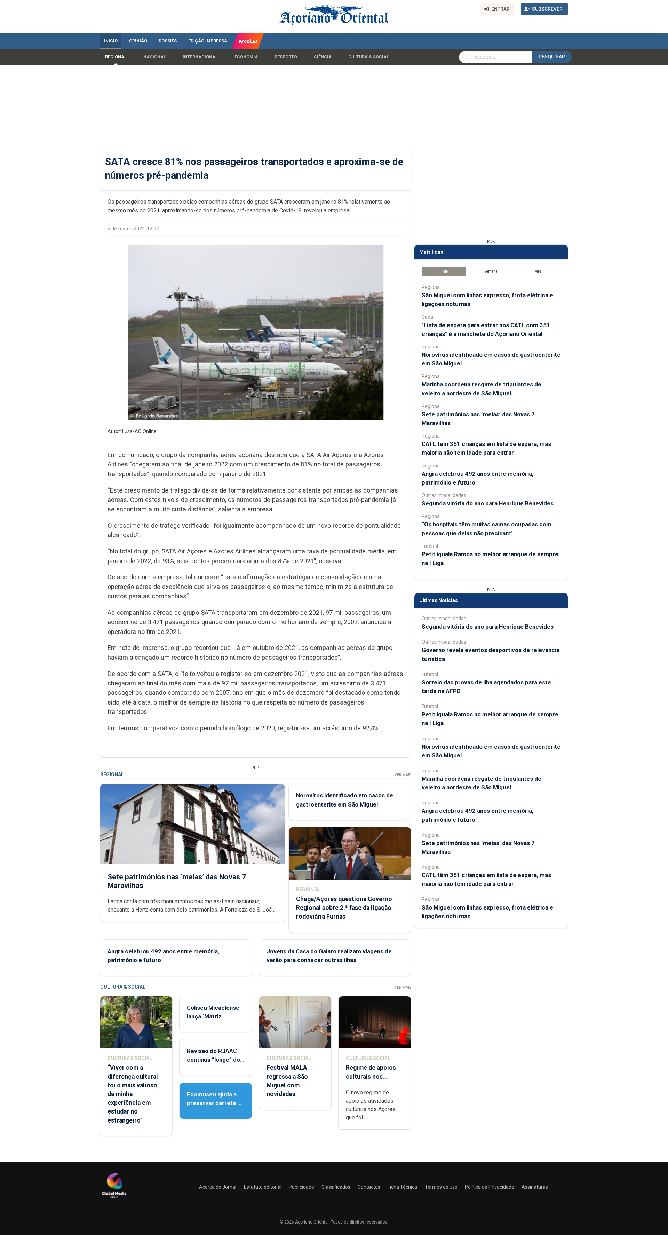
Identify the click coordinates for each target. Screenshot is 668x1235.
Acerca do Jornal (217, 1187)
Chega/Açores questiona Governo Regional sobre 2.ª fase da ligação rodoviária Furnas (344, 908)
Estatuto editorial (262, 1187)
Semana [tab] (491, 271)
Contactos (369, 1187)
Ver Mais (403, 775)
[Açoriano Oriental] (114, 1199)
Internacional (200, 57)
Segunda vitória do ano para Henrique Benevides (488, 503)
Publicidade (301, 1187)
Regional (116, 57)
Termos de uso (441, 1187)
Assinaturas (535, 1187)
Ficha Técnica (402, 1187)
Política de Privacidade (489, 1187)
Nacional (154, 57)
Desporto (286, 57)
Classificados (335, 1187)
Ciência (323, 57)
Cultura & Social (368, 57)
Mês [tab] (538, 271)
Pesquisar (552, 57)
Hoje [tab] (444, 271)
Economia (246, 57)
